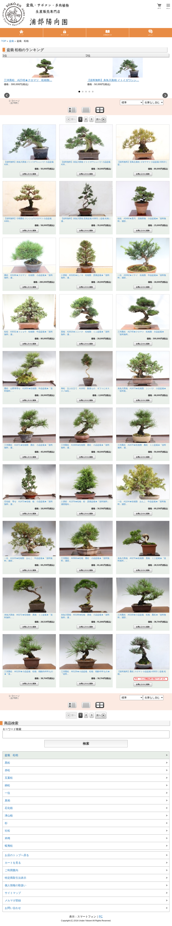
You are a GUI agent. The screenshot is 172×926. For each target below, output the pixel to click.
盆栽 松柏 (11, 755)
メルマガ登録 (13, 900)
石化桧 (9, 808)
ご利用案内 (11, 870)
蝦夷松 (9, 845)
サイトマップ (13, 892)
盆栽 (11, 41)
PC (101, 916)
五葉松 (9, 777)
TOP (3, 41)
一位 (7, 792)
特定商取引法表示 (15, 877)
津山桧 (9, 815)
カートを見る (13, 862)
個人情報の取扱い (15, 885)
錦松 (7, 785)
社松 (7, 830)
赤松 (7, 770)
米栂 (7, 838)
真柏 (7, 800)
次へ (98, 119)
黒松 (7, 762)
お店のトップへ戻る (17, 855)
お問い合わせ (13, 908)
